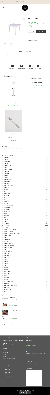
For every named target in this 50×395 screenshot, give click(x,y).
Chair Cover (6, 163)
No (28, 392)
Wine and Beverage (7, 289)
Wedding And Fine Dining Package (10, 285)
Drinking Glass (6, 187)
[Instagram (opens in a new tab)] (47, 1)
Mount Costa (6, 215)
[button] (24, 19)
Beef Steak (6, 159)
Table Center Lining (7, 271)
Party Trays (6, 227)
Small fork (6, 259)
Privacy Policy (7, 374)
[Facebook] (8, 150)
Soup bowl (6, 261)
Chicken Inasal (7, 171)
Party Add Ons (6, 223)
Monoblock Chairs (7, 213)
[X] (4, 150)
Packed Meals (7, 369)
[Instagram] (12, 150)
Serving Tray (6, 257)
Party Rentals (7, 365)
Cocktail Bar (6, 175)
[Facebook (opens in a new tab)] (45, 1)
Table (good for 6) (7, 267)
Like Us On (29, 368)
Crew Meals (6, 177)
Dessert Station (7, 181)
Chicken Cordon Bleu (8, 169)
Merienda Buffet (7, 211)
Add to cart (41, 31)
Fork (11, 133)
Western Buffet (7, 287)
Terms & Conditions (8, 376)
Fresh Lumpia (6, 195)
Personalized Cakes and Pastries (10, 229)
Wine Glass (6, 291)
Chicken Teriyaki (7, 173)
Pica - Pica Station (7, 235)
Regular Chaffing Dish (8, 247)
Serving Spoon (6, 255)
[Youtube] (16, 150)
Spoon (5, 265)
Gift (4, 199)
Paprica (5, 221)
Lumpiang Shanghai (7, 209)
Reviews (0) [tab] (28, 51)
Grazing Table (6, 201)
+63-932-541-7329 (19, 1)
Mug (5, 217)
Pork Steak (6, 241)
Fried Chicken (6, 197)
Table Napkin (6, 275)
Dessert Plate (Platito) (8, 179)
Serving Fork (6, 253)
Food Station (6, 189)
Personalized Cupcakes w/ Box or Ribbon (12, 233)
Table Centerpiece (7, 273)
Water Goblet (6, 283)
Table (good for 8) (7, 269)
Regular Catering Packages (9, 245)
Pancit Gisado (6, 219)
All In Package (6, 157)
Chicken (5, 167)
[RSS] (20, 150)
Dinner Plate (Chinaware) (8, 185)
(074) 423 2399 (7, 328)
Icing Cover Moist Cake (8, 205)
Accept (22, 392)
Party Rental (34, 40)
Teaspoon (6, 279)
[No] (48, 391)
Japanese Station (7, 207)
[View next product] (47, 16)
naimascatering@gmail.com (10, 324)
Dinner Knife (6, 183)
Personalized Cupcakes (8, 231)
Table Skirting (6, 277)
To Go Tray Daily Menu (8, 281)
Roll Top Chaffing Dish (8, 251)
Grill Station (6, 203)
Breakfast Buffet (7, 161)
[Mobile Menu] (48, 7)
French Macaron (7, 193)
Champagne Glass (11, 101)
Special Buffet (6, 263)
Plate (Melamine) (7, 239)
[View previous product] (45, 16)
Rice (5, 249)
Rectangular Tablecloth (38, 80)
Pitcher (5, 237)
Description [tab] (22, 51)
